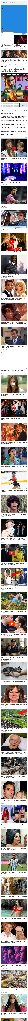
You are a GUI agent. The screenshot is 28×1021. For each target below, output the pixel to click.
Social (4, 14)
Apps (7, 9)
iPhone (7, 10)
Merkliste (5, 29)
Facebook (8, 15)
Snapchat (8, 18)
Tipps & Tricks (8, 65)
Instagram (8, 19)
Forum (4, 28)
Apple (4, 8)
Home (2, 65)
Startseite (5, 6)
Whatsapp (8, 17)
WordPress (8, 22)
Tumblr (7, 20)
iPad (7, 12)
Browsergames (12, 27)
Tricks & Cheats (12, 25)
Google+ (8, 23)
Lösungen (5, 7)
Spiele (7, 24)
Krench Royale (9, 122)
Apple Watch (9, 13)
